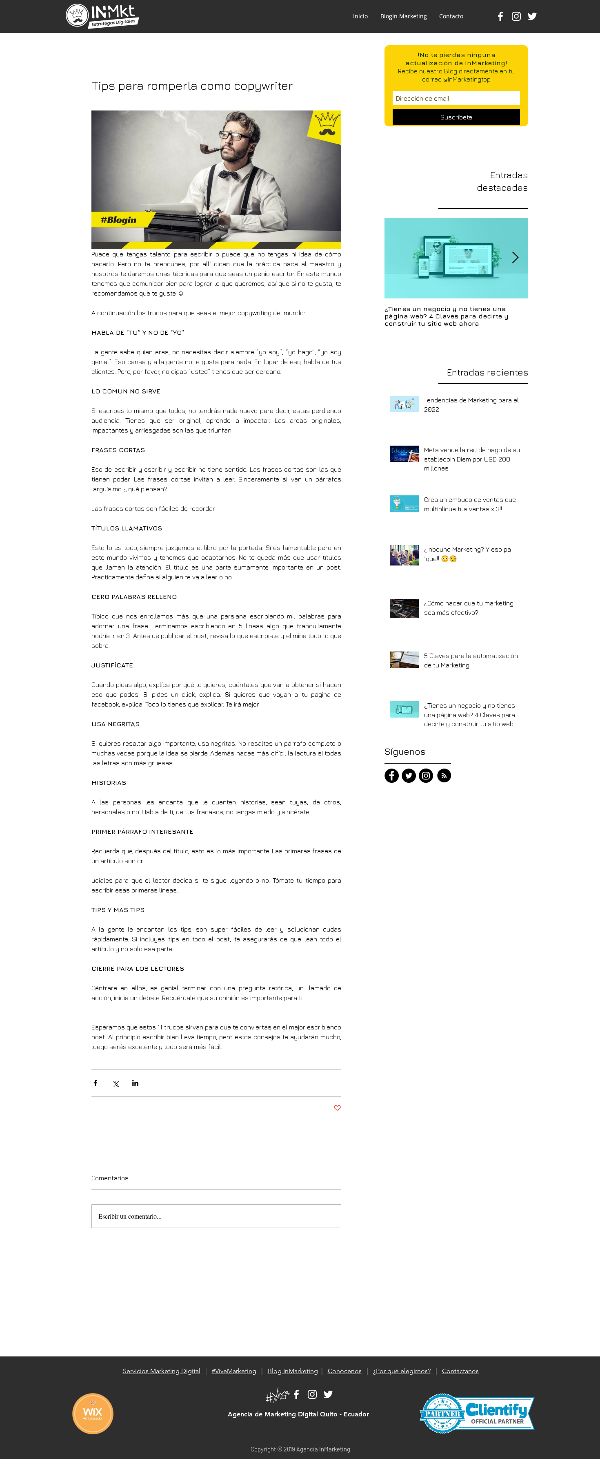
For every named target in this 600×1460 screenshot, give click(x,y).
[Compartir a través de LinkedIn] (135, 1083)
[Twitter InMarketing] (532, 16)
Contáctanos (460, 1371)
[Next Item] (515, 258)
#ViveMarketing (234, 1371)
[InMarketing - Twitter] (409, 776)
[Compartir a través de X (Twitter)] (115, 1083)
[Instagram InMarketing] (516, 16)
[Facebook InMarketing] (500, 16)
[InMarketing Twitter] (328, 1394)
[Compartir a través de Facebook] (95, 1083)
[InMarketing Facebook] (391, 776)
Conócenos (345, 1371)
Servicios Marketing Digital (161, 1371)
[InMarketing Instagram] (426, 776)
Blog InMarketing (293, 1371)
